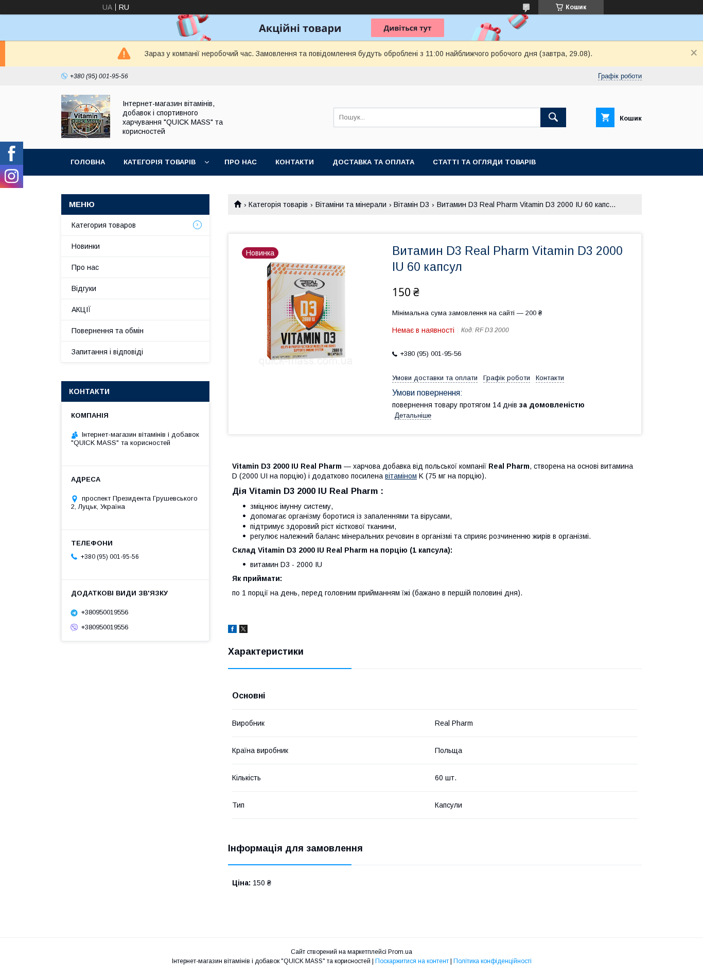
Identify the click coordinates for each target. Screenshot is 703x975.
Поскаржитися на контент (412, 961)
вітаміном (401, 476)
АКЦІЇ (81, 309)
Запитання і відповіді (115, 189)
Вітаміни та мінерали (350, 204)
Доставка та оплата (373, 162)
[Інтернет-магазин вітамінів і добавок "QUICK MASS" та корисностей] (85, 135)
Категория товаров (104, 225)
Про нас (240, 162)
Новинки (86, 246)
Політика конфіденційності (492, 961)
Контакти (294, 162)
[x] (243, 630)
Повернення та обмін (108, 331)
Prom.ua (400, 951)
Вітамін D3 (411, 204)
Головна (88, 162)
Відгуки (84, 288)
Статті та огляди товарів (484, 162)
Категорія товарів (160, 162)
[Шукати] (553, 117)
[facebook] (232, 630)
